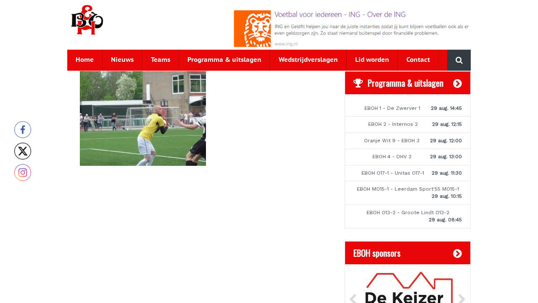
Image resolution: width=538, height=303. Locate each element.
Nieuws (122, 60)
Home (85, 60)
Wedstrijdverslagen (308, 60)
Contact (418, 60)
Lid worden (372, 60)
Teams (160, 60)
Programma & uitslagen (224, 60)
